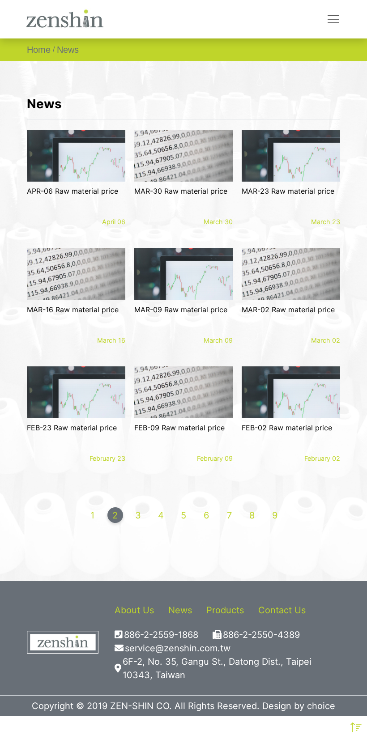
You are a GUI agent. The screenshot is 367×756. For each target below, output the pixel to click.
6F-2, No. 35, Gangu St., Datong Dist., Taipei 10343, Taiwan (217, 668)
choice (321, 706)
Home (39, 50)
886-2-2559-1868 (161, 634)
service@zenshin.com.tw (177, 648)
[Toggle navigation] (333, 19)
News (68, 50)
